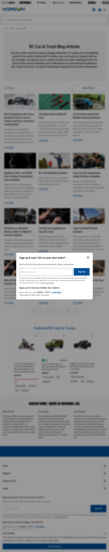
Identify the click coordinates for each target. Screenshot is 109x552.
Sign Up (81, 271)
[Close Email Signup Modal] (88, 257)
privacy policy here (47, 283)
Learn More (56, 292)
